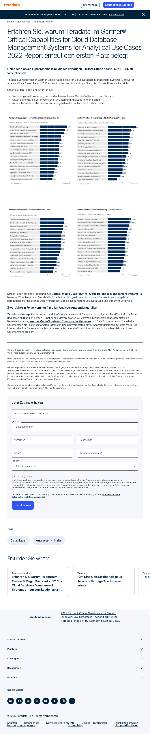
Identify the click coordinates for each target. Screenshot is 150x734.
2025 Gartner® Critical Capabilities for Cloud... (88, 613)
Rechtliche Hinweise (126, 722)
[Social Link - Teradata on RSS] (72, 701)
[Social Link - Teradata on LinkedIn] (10, 701)
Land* (16, 461)
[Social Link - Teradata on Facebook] (54, 701)
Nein (29, 476)
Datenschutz (31, 722)
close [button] (143, 14)
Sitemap (12, 722)
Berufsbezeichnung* (91, 453)
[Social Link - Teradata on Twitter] (37, 701)
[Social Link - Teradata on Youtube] (45, 701)
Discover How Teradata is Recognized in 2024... (90, 616)
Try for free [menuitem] (90, 4)
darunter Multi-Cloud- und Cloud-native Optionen (59, 321)
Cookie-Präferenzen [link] (94, 722)
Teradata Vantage (19, 314)
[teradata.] (12, 5)
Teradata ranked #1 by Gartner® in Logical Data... (90, 620)
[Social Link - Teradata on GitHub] (19, 701)
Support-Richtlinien (126, 725)
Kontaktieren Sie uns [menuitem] (118, 4)
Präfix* (16, 421)
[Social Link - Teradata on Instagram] (63, 701)
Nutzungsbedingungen (21, 725)
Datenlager (18, 540)
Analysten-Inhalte (49, 540)
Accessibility (75, 725)
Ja (18, 476)
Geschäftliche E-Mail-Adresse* (31, 413)
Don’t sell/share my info (60, 722)
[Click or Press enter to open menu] (141, 5)
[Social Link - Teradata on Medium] (28, 701)
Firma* (17, 453)
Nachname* (86, 440)
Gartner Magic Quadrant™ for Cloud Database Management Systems (94, 293)
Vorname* (19, 440)
